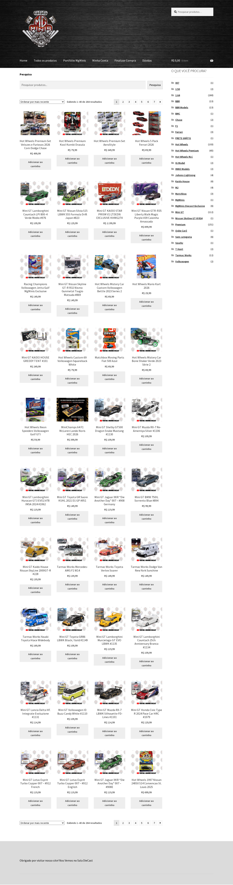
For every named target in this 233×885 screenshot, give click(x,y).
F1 (176, 126)
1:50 (177, 89)
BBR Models (181, 107)
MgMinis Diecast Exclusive (190, 206)
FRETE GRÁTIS (183, 138)
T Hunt (179, 249)
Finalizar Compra (125, 60)
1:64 (177, 95)
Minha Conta (100, 60)
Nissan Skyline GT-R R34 (188, 218)
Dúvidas (147, 60)
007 (177, 82)
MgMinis (180, 200)
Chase (178, 119)
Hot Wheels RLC (184, 156)
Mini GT (179, 212)
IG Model (180, 163)
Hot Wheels (181, 144)
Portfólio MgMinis (74, 60)
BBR (177, 101)
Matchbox (181, 193)
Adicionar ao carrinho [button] (35, 164)
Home (23, 60)
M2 (176, 187)
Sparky (179, 243)
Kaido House (182, 181)
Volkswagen (182, 261)
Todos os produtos (45, 60)
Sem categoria (183, 237)
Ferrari (179, 132)
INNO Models (182, 169)
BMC (177, 113)
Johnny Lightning (185, 175)
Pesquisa (26, 74)
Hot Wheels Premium (187, 150)
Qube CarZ (181, 230)
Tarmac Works (183, 255)
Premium (180, 224)
